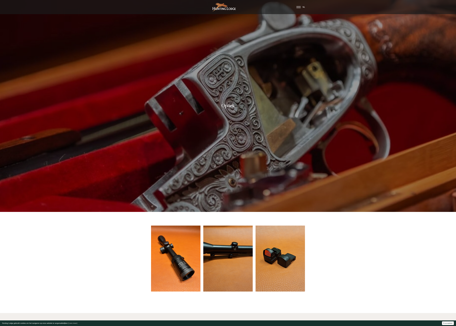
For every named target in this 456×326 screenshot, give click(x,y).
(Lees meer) (72, 323)
